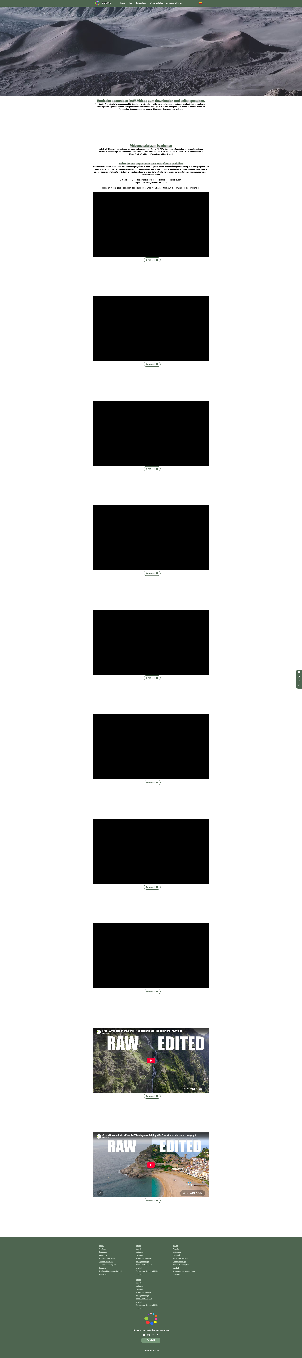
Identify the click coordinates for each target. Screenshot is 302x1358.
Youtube (102, 1249)
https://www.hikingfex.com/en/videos (151, 182)
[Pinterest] (299, 685)
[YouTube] (299, 672)
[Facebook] (299, 681)
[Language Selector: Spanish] (203, 2)
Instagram (103, 1252)
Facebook (103, 1255)
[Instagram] (299, 676)
